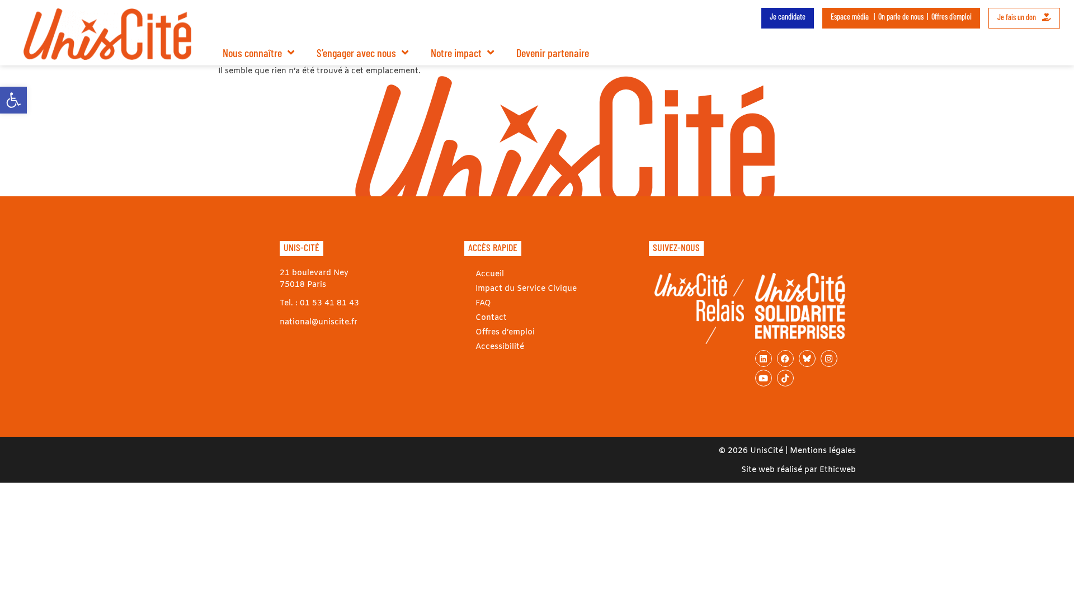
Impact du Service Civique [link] (526, 289)
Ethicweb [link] (837, 470)
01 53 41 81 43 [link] (329, 303)
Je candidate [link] (787, 16)
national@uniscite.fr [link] (318, 322)
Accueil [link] (489, 274)
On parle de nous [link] (901, 16)
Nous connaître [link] (252, 52)
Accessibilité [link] (499, 347)
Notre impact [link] (456, 52)
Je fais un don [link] (1017, 17)
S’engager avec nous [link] (356, 52)
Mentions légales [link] (823, 451)
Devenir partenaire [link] (552, 52)
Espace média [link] (850, 16)
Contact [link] (491, 318)
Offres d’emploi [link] (951, 16)
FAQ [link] (483, 303)
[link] (13, 100)
